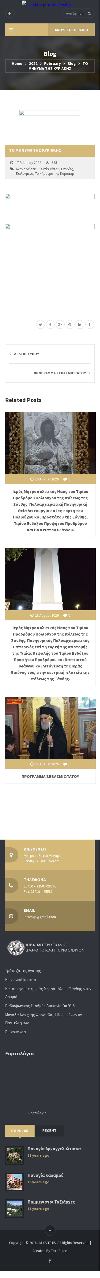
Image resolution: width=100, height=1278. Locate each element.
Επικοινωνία (15, 1031)
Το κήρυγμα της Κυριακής (54, 173)
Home (17, 63)
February (52, 63)
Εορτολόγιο (37, 1112)
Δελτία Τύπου (48, 169)
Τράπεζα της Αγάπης (23, 970)
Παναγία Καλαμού (46, 1175)
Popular (19, 1130)
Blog (72, 63)
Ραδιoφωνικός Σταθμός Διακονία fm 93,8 (39, 1005)
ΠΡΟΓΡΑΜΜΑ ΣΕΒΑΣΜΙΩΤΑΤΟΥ (50, 776)
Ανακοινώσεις (26, 169)
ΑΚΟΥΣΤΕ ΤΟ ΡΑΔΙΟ (71, 29)
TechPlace (59, 1250)
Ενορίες (67, 169)
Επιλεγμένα (24, 173)
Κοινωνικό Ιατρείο (20, 979)
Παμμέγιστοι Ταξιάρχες (51, 1202)
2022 (33, 63)
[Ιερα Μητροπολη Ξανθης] (47, 4)
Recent (49, 1130)
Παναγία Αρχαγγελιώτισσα (54, 1149)
